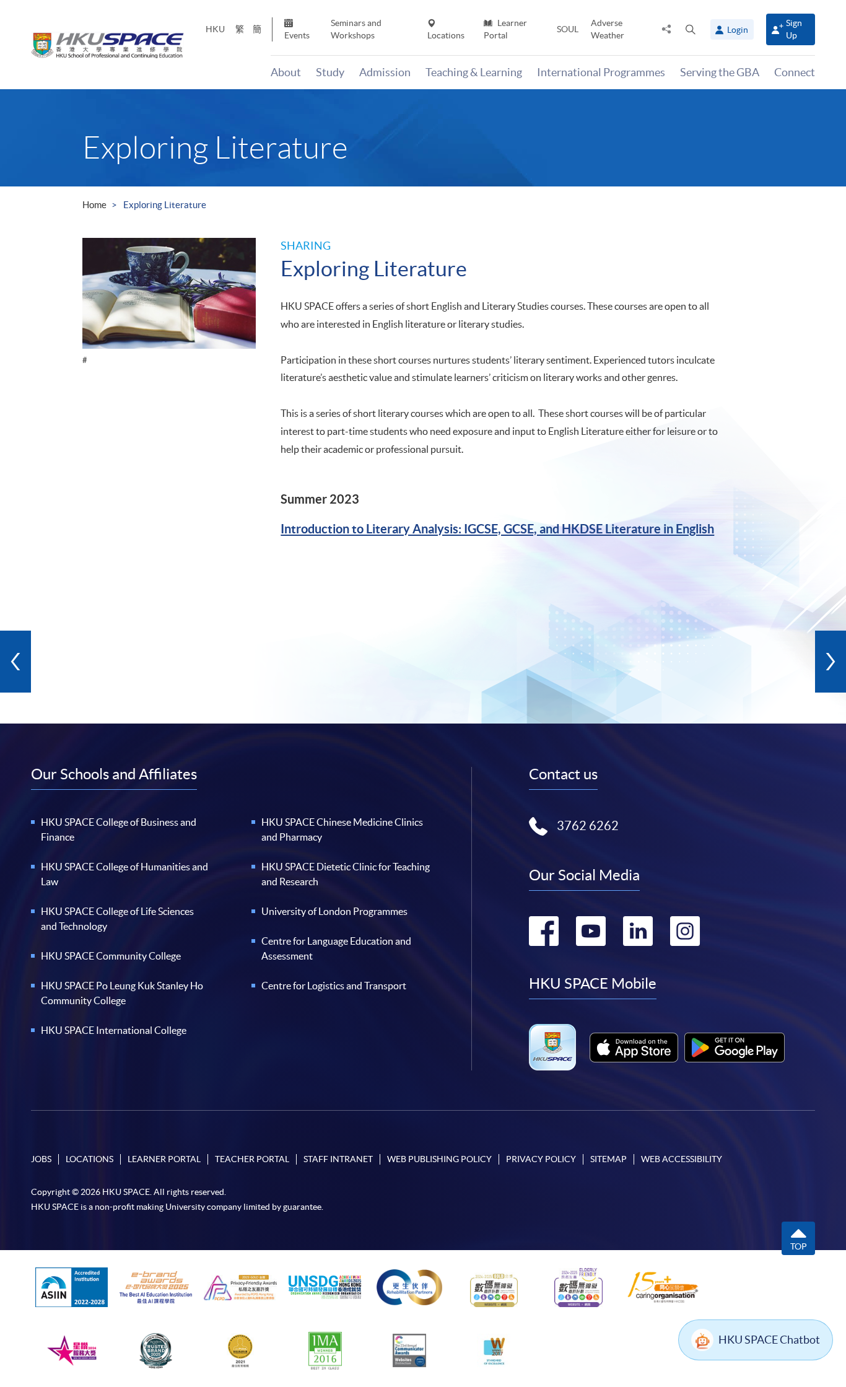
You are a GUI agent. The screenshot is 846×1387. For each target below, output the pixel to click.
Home (94, 204)
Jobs (41, 1159)
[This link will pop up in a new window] (634, 1047)
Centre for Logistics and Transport (333, 985)
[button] (690, 29)
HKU (215, 29)
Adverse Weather (607, 29)
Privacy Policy (541, 1159)
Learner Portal (505, 29)
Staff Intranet (338, 1159)
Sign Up (794, 29)
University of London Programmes (334, 911)
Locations (445, 35)
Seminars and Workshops (356, 29)
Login (737, 30)
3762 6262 (588, 826)
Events (297, 35)
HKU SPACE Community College (111, 955)
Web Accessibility (681, 1159)
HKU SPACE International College (113, 1030)
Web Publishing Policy (439, 1159)
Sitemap (608, 1159)
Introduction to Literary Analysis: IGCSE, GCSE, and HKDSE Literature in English (497, 529)
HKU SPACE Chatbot (769, 1339)
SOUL (567, 29)
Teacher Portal (252, 1159)
